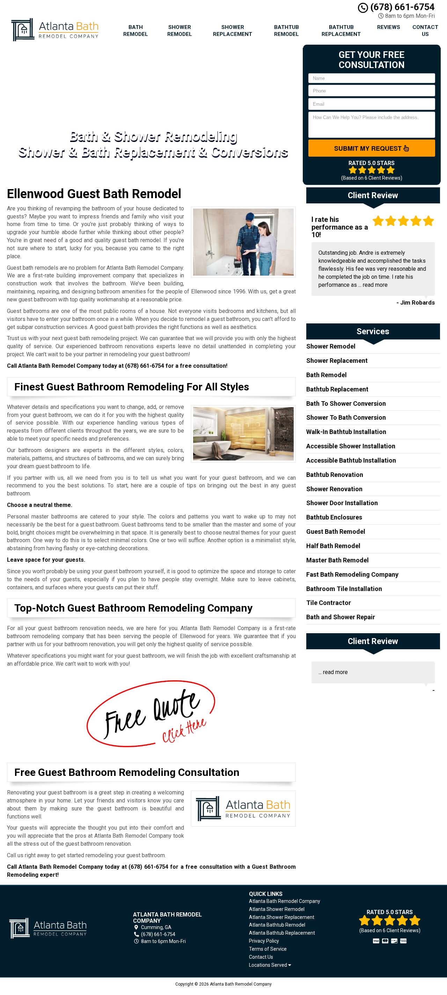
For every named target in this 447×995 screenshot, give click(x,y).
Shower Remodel (179, 30)
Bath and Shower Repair (340, 617)
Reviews (388, 27)
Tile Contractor (328, 602)
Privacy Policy (264, 941)
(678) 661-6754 (401, 7)
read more (375, 285)
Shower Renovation (334, 489)
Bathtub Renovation (334, 474)
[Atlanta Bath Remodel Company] (57, 928)
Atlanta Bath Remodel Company (284, 901)
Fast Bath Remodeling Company (352, 574)
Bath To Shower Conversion (346, 403)
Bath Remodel (135, 30)
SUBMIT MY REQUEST (368, 148)
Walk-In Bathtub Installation (346, 431)
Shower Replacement (232, 30)
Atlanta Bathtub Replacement (282, 933)
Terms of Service (268, 949)
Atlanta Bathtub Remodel (277, 925)
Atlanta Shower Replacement (281, 917)
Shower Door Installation (342, 503)
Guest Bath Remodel (335, 531)
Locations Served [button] (268, 965)
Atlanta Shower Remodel (277, 909)
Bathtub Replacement (341, 30)
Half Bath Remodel (333, 545)
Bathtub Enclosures (334, 517)
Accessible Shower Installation (350, 446)
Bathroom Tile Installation (344, 588)
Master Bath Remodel (337, 560)
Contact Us (425, 30)
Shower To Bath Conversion (346, 417)
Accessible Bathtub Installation (351, 460)
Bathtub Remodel (286, 30)
